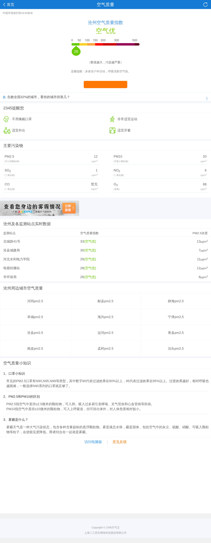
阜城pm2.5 (35, 317)
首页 (10, 4)
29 (82, 259)
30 (82, 250)
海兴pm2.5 (105, 317)
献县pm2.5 (105, 301)
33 (82, 241)
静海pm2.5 (176, 301)
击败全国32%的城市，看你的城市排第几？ (38, 97)
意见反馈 (120, 442)
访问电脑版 (93, 442)
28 (82, 268)
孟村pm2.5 (105, 348)
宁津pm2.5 (176, 317)
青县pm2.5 (176, 332)
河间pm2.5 (35, 301)
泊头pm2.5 (176, 348)
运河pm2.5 (105, 332)
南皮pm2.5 (35, 348)
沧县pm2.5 (35, 332)
